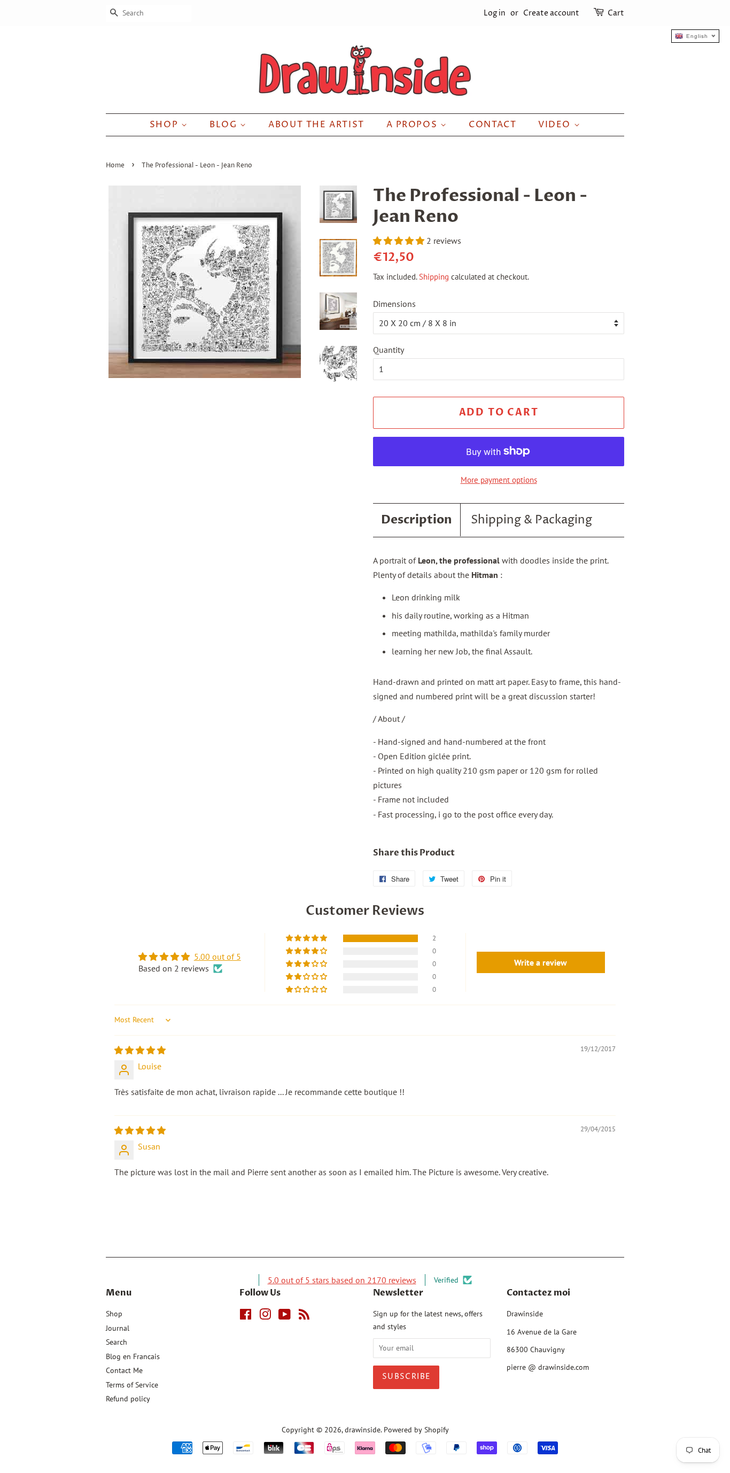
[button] (399, 240)
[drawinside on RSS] (304, 1316)
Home (115, 165)
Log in (495, 13)
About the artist (316, 124)
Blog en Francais (133, 1356)
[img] (140, 1050)
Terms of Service (132, 1385)
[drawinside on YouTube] (284, 1316)
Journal (117, 1328)
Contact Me (124, 1370)
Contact (492, 124)
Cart (616, 13)
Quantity (388, 349)
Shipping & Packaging (531, 520)
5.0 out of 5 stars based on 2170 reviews (342, 1280)
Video (556, 124)
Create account (551, 13)
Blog (224, 124)
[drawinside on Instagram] (265, 1316)
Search (116, 1342)
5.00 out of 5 (217, 956)
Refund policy (128, 1398)
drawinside (362, 1430)
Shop (165, 124)
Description (416, 520)
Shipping (434, 277)
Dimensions (394, 303)
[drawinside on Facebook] (245, 1316)
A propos (413, 124)
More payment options (499, 480)
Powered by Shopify (416, 1430)
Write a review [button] (540, 962)
